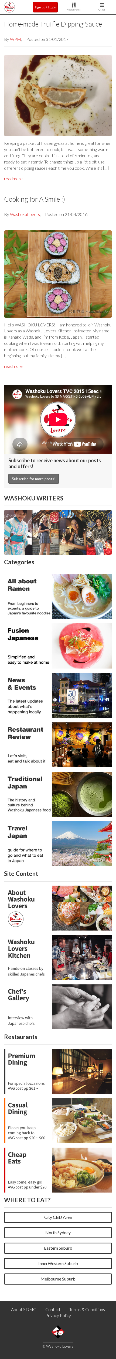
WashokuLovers (25, 214)
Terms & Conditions (87, 1309)
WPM (15, 39)
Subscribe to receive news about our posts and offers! (54, 463)
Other (101, 9)
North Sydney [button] (58, 1232)
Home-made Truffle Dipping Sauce (53, 24)
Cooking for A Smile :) (34, 199)
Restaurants (74, 9)
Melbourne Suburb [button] (58, 1278)
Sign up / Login (45, 7)
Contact (52, 1309)
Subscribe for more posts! (34, 478)
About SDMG (23, 1309)
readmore (13, 178)
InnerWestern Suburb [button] (58, 1263)
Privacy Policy (58, 1315)
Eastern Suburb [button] (58, 1247)
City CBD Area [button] (58, 1217)
